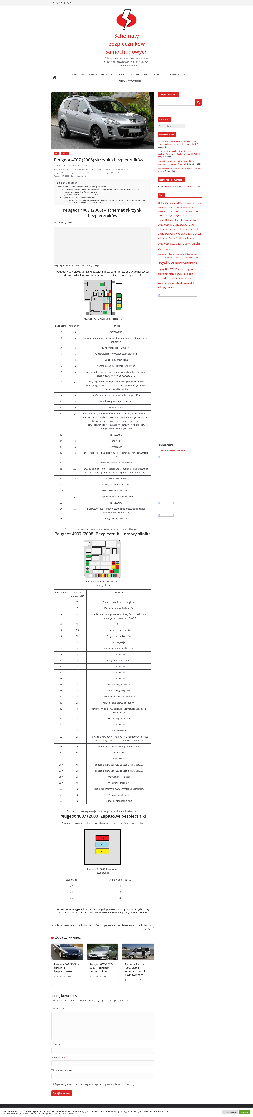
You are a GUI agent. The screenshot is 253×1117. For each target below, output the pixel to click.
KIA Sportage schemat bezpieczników (185, 257)
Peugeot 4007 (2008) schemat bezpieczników (70, 176)
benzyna (169, 215)
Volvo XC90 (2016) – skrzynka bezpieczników (77, 925)
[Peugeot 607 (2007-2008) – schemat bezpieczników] (102, 945)
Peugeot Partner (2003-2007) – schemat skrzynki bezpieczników (135, 969)
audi (165, 202)
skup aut (187, 274)
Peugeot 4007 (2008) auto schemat (115, 169)
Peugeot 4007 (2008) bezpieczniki (66, 173)
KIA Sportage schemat (165, 257)
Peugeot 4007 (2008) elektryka (91, 173)
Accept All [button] (244, 1112)
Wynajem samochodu (170, 283)
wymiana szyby (183, 278)
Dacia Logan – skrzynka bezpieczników (183, 186)
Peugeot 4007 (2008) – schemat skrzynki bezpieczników (81, 186)
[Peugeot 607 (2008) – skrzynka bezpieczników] (67, 945)
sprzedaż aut (165, 278)
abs (160, 202)
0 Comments (84, 165)
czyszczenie (181, 215)
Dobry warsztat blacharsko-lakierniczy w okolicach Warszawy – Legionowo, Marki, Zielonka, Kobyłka (180, 154)
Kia (137, 74)
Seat (185, 74)
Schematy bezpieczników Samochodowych (126, 43)
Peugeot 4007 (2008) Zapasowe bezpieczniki (78, 197)
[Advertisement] (102, 245)
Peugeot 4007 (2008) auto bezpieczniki (87, 169)
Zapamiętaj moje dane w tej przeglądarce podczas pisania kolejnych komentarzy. (95, 1084)
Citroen (93, 74)
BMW (82, 74)
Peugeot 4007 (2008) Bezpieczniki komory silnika (80, 195)
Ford (121, 74)
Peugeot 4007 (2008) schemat (115, 173)
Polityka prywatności (130, 81)
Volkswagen (172, 74)
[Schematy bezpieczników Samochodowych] (54, 78)
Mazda (146, 74)
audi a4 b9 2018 (182, 207)
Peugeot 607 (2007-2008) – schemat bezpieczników (101, 968)
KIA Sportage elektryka (192, 254)
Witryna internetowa (61, 1070)
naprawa (180, 262)
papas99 (59, 165)
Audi (74, 74)
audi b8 (191, 211)
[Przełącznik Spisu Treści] (145, 183)
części (192, 215)
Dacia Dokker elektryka (171, 233)
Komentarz (57, 1008)
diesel (167, 249)
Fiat (113, 74)
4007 (56, 154)
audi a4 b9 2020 (163, 211)
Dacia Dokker (165, 220)
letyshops (166, 262)
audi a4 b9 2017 (170, 207)
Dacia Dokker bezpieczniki (183, 229)
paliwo (170, 268)
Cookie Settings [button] (230, 1112)
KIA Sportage (181, 250)
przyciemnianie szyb (170, 274)
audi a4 (175, 202)
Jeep (130, 74)
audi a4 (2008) (186, 203)
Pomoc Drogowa (184, 269)
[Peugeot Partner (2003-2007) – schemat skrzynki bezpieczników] (138, 945)
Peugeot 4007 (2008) (63, 169)
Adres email (58, 1057)
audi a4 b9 (161, 207)
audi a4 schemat (179, 211)
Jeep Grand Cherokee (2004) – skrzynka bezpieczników (127, 927)
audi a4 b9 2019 (193, 207)
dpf (174, 249)
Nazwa (55, 1044)
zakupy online (166, 287)
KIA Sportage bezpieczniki (175, 254)
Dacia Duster (183, 243)
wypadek (189, 283)
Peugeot (158, 74)
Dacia (104, 74)
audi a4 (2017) (196, 203)
